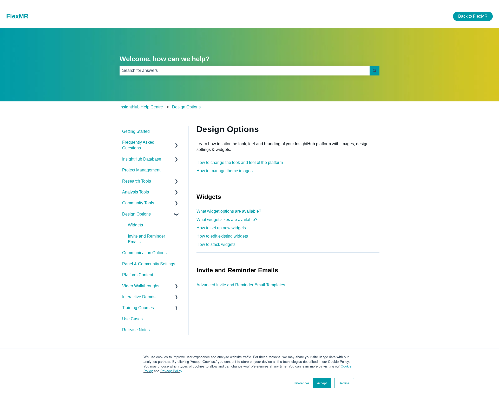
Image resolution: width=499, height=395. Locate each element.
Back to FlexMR (473, 16)
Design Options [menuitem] (136, 214)
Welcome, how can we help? (165, 59)
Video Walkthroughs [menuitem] (140, 286)
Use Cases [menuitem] (132, 319)
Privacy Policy (171, 370)
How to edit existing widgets (222, 236)
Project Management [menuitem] (141, 170)
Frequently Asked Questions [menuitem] (138, 145)
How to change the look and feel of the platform (239, 162)
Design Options (186, 107)
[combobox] (245, 70)
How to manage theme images (224, 171)
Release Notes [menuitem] (136, 330)
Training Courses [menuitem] (138, 308)
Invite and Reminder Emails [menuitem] (146, 239)
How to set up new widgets (221, 228)
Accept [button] (322, 383)
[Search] (374, 70)
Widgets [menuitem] (135, 225)
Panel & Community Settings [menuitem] (148, 264)
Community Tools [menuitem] (138, 203)
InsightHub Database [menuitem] (141, 159)
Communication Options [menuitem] (144, 253)
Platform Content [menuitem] (137, 275)
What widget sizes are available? (226, 219)
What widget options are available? (228, 211)
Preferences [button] (301, 383)
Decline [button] (344, 383)
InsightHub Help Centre (141, 107)
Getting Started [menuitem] (136, 131)
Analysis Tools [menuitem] (135, 192)
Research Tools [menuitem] (136, 181)
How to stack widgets (215, 244)
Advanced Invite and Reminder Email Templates (240, 285)
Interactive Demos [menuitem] (138, 297)
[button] (176, 142)
